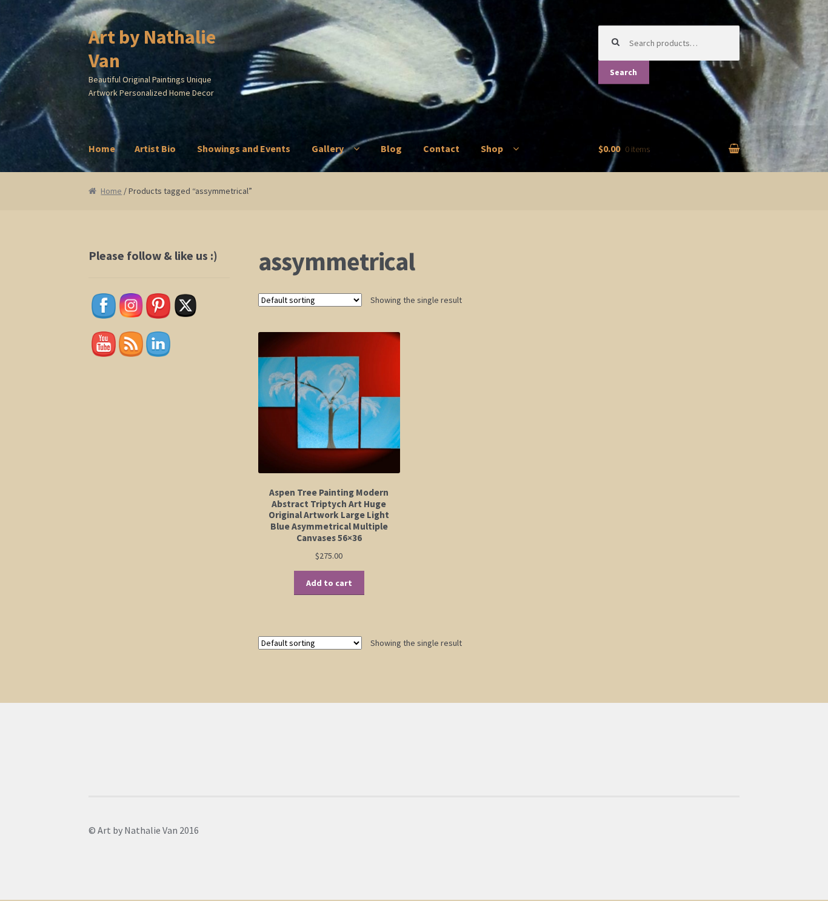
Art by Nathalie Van (152, 49)
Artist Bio (155, 148)
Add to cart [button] (329, 582)
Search (623, 72)
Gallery (328, 148)
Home (101, 148)
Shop (492, 148)
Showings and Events (243, 148)
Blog (391, 148)
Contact (441, 148)
